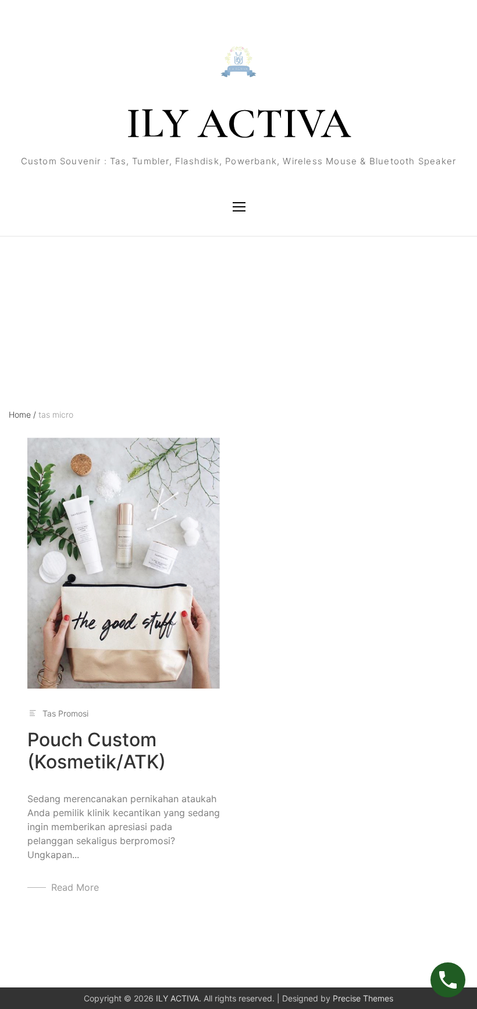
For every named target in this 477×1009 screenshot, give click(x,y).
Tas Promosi (65, 713)
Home (22, 414)
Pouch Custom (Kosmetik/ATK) (96, 750)
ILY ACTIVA (238, 123)
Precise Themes (363, 998)
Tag (16, 287)
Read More (75, 887)
